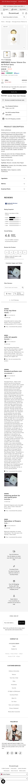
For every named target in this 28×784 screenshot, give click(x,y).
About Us (14, 698)
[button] (2, 13)
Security (14, 688)
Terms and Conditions (14, 705)
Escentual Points (14, 694)
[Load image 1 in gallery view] (7, 54)
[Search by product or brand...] (24, 17)
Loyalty (15, 9)
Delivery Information (14, 671)
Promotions (14, 684)
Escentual (7, 768)
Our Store (13, 701)
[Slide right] (26, 55)
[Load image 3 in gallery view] (21, 54)
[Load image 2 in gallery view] (14, 54)
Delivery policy (22, 770)
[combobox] (14, 17)
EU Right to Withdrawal (14, 691)
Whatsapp (23, 95)
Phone (14, 95)
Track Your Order (14, 677)
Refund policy (6, 770)
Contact (24, 9)
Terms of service (14, 770)
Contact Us (14, 649)
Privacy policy (14, 768)
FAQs (14, 681)
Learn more (8, 114)
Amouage (8, 59)
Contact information (22, 768)
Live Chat (10, 95)
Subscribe (21, 622)
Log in (6, 9)
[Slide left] (1, 55)
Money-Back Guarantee (14, 711)
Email (18, 95)
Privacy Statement (14, 708)
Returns (14, 674)
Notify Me (14, 92)
